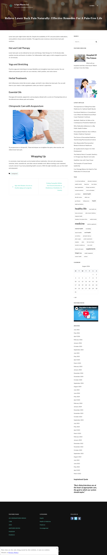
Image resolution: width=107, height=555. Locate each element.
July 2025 (76, 353)
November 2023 (78, 413)
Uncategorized (14, 173)
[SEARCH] (97, 5)
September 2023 (79, 420)
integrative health (78, 216)
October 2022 (78, 450)
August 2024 (77, 386)
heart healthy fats (92, 209)
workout (85, 256)
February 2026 (78, 339)
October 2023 (78, 416)
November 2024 (78, 376)
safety (83, 242)
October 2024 (78, 380)
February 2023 (78, 436)
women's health (78, 256)
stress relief (89, 245)
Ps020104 (12, 531)
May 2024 (77, 396)
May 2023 (77, 426)
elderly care (87, 197)
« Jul (75, 297)
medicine (80, 224)
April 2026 (77, 336)
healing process (86, 201)
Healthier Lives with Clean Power (83, 160)
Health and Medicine (79, 204)
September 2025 (79, 349)
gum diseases (77, 201)
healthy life (81, 209)
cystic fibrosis (78, 194)
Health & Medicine (45, 521)
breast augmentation (79, 187)
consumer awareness (79, 190)
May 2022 (77, 467)
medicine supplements (91, 224)
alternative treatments (92, 181)
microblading (88, 228)
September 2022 (79, 453)
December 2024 (78, 373)
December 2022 (78, 443)
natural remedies (78, 232)
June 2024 (77, 393)
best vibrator (94, 184)
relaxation (77, 242)
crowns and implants (90, 190)
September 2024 (79, 383)
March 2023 (77, 433)
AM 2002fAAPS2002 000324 (17, 518)
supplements (90, 249)
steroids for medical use (80, 245)
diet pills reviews (78, 197)
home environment (79, 213)
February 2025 (78, 366)
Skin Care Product (90, 242)
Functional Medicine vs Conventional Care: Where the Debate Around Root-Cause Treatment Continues (85, 115)
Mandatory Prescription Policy (81, 219)
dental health (87, 194)
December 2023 (78, 410)
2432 (10, 525)
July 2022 (76, 460)
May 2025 (77, 356)
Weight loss (78, 253)
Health (94, 201)
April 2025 (77, 360)
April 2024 (77, 400)
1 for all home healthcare (80, 181)
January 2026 (78, 343)
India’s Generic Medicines (90, 213)
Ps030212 (12, 535)
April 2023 (77, 430)
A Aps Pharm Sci (21, 5)
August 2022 (77, 457)
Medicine (42, 525)
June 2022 (77, 463)
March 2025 (77, 363)
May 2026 (77, 333)
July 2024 (76, 390)
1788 (10, 521)
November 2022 (78, 447)
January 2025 (78, 370)
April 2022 (77, 470)
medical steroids (93, 219)
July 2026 (76, 329)
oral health (87, 232)
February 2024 (78, 403)
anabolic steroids (78, 184)
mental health (79, 228)
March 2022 (77, 473)
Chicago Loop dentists (90, 187)
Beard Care (86, 184)
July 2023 (76, 423)
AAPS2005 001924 (14, 528)
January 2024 (78, 406)
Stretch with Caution (79, 249)
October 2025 (78, 346)
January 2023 (78, 440)
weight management (89, 253)
